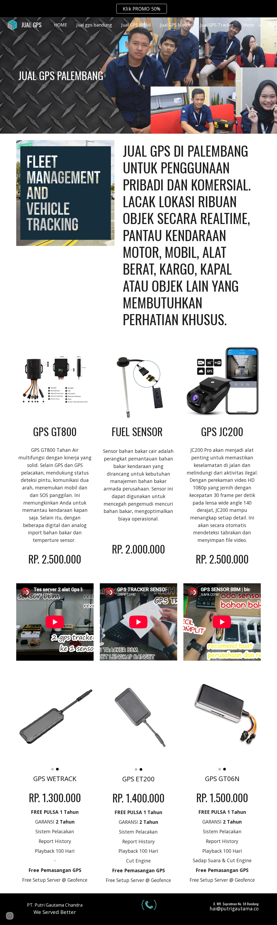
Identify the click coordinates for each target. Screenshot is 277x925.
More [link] (248, 25)
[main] (76, 75)
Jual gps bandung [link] (94, 25)
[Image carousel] (55, 722)
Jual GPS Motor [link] (175, 25)
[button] (270, 24)
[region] (138, 8)
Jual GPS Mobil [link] (136, 25)
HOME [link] (60, 25)
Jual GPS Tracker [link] (217, 25)
